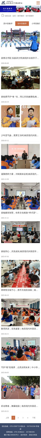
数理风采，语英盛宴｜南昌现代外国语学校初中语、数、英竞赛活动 (20, 329)
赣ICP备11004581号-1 (11, 435)
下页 (33, 418)
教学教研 (21, 16)
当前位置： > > (19, 16)
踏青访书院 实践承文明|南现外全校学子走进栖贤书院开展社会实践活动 (20, 58)
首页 (14, 16)
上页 (7, 418)
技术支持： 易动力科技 (29, 435)
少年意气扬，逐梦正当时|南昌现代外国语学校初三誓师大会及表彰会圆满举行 (20, 135)
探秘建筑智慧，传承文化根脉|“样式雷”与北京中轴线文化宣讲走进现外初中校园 (20, 213)
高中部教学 (8, 24)
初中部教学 (30, 16)
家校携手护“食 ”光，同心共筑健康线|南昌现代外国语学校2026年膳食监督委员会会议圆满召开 (20, 97)
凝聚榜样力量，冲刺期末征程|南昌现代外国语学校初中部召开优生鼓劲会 (20, 174)
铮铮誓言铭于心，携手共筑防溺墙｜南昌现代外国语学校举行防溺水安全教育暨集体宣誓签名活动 (20, 290)
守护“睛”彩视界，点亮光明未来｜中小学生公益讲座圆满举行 (20, 367)
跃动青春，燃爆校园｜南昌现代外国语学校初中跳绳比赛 (20, 406)
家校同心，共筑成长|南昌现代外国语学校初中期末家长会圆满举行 (20, 251)
